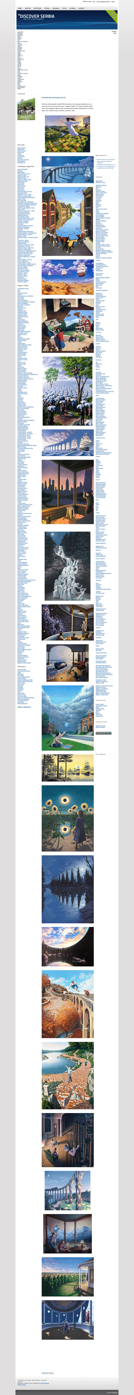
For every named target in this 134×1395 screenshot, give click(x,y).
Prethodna (45, 1373)
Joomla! (19, 1383)
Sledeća (51, 1373)
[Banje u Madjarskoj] (24, 707)
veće (93, 1)
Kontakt (81, 8)
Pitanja (47, 8)
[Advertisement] (27, 132)
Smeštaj (28, 8)
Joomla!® (115, 1392)
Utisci (64, 8)
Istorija (72, 8)
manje (113, 1)
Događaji (56, 8)
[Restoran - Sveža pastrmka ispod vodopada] (26, 119)
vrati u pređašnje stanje (103, 1)
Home (20, 8)
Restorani (37, 8)
